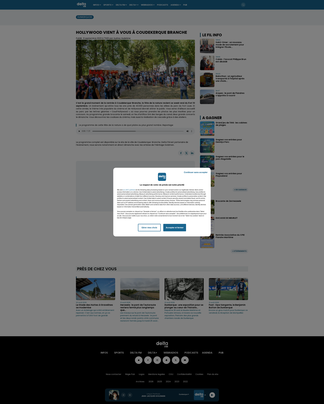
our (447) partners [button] (129, 190)
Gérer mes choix (149, 227)
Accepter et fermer (175, 227)
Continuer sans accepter (196, 172)
